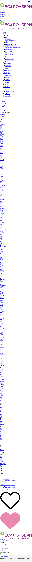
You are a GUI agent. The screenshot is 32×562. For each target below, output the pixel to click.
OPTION (1, 217)
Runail (1, 230)
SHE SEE (1, 235)
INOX (1, 346)
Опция (1, 276)
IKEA (1, 344)
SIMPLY (1, 237)
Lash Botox (1, 189)
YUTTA (1, 258)
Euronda (1, 157)
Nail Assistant (2, 208)
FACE (1, 162)
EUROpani (1, 322)
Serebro (1, 406)
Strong (1, 416)
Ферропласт (2, 281)
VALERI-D (1, 251)
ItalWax (1, 181)
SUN (1, 243)
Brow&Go (1, 139)
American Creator (2, 124)
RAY (1, 224)
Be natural (1, 130)
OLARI (1, 215)
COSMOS (1, 143)
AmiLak (1, 125)
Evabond (1, 158)
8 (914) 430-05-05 (2, 16)
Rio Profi (1, 228)
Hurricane (1, 173)
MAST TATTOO (2, 368)
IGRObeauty (2, 176)
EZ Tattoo (1, 325)
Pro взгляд (1, 223)
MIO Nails (1, 375)
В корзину (1, 490)
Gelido (1, 164)
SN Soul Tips (2, 238)
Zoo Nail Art (1, 263)
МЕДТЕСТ (1, 273)
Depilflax (1, 310)
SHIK (1, 409)
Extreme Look (2, 160)
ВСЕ (1, 122)
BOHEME (1, 136)
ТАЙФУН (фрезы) (2, 279)
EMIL (1, 154)
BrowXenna (1, 302)
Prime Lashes (2, 222)
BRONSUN (1, 138)
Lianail (1, 362)
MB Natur (1, 370)
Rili (0, 227)
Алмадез (1, 265)
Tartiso (1, 245)
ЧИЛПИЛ (1, 282)
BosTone (1, 137)
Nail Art (1, 378)
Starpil (1, 241)
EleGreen (1, 153)
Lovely (1, 195)
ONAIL (1, 216)
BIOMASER (2, 135)
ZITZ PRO (1, 261)
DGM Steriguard (2, 147)
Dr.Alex (1, 149)
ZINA (1, 260)
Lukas (1, 196)
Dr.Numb (1, 150)
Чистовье (1, 283)
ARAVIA (1, 127)
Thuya (1, 247)
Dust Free (1, 151)
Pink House (1, 219)
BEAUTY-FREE (2, 295)
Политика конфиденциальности (4, 556)
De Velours (1, 145)
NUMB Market (2, 213)
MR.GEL (1, 205)
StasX (1, 242)
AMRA (1, 126)
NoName (1, 212)
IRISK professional (2, 180)
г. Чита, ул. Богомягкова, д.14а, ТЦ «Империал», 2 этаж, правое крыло (9, 11)
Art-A (1, 128)
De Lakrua (1, 144)
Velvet (1, 427)
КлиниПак (1, 268)
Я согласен (2, 561)
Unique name (2, 249)
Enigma (1, 155)
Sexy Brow (1, 234)
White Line (1, 256)
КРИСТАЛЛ (2, 270)
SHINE (1, 236)
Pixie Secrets (1, 220)
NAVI (1, 209)
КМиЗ (1, 269)
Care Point (1, 141)
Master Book (2, 198)
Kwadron (1, 187)
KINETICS (1, 184)
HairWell (1, 336)
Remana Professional (3, 226)
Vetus (1, 253)
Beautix (1, 132)
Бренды (2, 109)
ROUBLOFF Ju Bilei (3, 229)
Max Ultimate (2, 199)
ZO (0, 262)
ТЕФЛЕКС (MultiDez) (3, 464)
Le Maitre (1, 191)
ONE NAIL (1, 388)
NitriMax (1, 211)
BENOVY (1, 133)
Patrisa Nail (1, 391)
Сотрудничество (4, 544)
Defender (1, 146)
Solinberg (1, 239)
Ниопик (1, 457)
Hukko (1, 339)
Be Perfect (1, 131)
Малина (1, 454)
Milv (0, 203)
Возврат (3, 550)
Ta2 (0, 419)
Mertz (1, 201)
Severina (1, 233)
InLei (1, 178)
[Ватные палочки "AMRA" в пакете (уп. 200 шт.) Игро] (16, 485)
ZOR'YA (1, 441)
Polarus (1, 394)
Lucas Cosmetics (2, 365)
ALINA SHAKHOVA (3, 123)
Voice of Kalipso (2, 254)
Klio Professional (2, 185)
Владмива (1, 267)
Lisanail (1, 194)
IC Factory (1, 175)
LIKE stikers (1, 363)
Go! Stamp (1, 166)
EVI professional (2, 159)
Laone (1, 358)
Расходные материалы (6, 479)
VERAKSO (1, 252)
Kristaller (1, 355)
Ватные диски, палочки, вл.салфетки (10, 480)
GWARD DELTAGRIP (3, 168)
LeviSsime (1, 192)
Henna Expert (2, 170)
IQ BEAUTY (2, 347)
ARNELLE (1, 289)
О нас (2, 543)
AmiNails (1, 287)
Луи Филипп (2, 271)
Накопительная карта (5, 548)
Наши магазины (3, 110)
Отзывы (3, 545)
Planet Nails (1, 221)
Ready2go (1, 225)
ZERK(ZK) (1, 259)
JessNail (1, 182)
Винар (1, 266)
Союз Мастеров (2, 461)
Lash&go (1, 190)
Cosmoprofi (1, 142)
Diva (1, 148)
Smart (1, 411)
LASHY (1, 360)
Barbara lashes (2, 292)
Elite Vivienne (2, 318)
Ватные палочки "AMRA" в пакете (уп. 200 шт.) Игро (7, 487)
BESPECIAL (2, 134)
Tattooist (1, 421)
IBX (0, 342)
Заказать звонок (2, 18)
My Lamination (2, 206)
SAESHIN (1, 231)
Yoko (1, 257)
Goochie (1, 167)
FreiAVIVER (2, 328)
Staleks (1, 240)
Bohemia (1, 299)
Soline (1, 413)
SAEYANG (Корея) (2, 232)
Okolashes (1, 386)
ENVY (1, 320)
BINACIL (1, 297)
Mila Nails (1, 202)
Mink (1, 204)
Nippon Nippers (2, 210)
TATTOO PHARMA (3, 246)
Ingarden (1, 177)
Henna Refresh (2, 171)
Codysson (1, 305)
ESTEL (1, 156)
